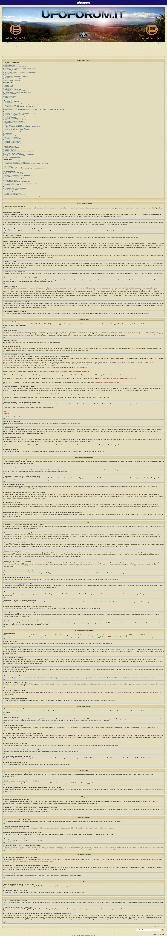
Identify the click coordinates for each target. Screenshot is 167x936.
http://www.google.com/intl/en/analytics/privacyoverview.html (117, 378)
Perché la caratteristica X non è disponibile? (14, 194)
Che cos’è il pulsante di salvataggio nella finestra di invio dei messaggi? (22, 126)
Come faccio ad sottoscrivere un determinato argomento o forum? (20, 183)
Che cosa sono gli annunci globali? (12, 138)
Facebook (6, 413)
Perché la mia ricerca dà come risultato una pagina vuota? (18, 175)
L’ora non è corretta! (8, 102)
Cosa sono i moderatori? (9, 149)
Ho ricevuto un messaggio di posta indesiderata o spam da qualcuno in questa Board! (25, 163)
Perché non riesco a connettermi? (12, 64)
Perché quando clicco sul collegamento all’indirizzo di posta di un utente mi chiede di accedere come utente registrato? (34, 109)
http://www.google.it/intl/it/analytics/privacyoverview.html (73, 371)
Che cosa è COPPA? (8, 73)
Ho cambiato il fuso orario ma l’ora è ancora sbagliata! (17, 104)
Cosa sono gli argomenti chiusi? (11, 142)
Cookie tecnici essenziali (9, 88)
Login (5, 43)
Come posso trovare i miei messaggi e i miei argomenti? (17, 178)
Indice (4, 56)
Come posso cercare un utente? (11, 176)
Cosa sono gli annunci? (9, 140)
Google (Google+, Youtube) (11, 417)
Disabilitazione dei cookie (10, 96)
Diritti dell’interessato (8, 97)
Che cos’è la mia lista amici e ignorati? (13, 167)
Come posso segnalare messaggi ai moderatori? (16, 125)
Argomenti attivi (18, 46)
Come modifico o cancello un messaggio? (14, 114)
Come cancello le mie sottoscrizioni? (12, 184)
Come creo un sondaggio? (10, 117)
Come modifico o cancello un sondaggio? (14, 118)
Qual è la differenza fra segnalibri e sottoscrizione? (16, 181)
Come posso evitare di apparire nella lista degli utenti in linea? (19, 68)
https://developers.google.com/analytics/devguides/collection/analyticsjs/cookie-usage (100, 375)
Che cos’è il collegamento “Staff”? (12, 157)
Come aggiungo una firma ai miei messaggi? (15, 116)
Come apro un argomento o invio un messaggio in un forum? (19, 113)
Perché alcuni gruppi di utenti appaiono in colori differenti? (18, 154)
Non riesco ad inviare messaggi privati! (13, 161)
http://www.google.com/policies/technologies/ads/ (79, 394)
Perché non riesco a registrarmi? (11, 75)
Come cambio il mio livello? (10, 108)
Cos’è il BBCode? (7, 133)
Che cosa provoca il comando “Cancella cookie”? (16, 76)
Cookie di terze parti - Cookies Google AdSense (15, 90)
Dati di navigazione (8, 77)
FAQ (157, 43)
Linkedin (5, 415)
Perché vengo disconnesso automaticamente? (15, 66)
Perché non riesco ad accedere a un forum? (14, 120)
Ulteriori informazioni (112, 1)
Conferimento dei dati (8, 95)
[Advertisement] (83, 51)
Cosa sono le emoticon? (9, 136)
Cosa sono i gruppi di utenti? (10, 150)
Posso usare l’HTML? (8, 134)
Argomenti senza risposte (8, 46)
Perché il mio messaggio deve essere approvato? (16, 128)
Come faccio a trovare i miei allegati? (12, 189)
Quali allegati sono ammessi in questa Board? (15, 188)
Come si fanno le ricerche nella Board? (13, 172)
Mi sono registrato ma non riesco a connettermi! (15, 71)
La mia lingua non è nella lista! (11, 105)
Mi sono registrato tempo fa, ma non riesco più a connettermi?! (19, 72)
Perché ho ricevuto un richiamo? (11, 124)
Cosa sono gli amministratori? (11, 147)
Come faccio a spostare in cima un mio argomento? (16, 129)
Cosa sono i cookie (8, 85)
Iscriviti (10, 43)
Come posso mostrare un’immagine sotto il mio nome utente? (19, 106)
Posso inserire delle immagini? (11, 137)
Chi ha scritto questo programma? (12, 193)
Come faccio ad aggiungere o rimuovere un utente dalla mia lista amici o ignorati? (24, 168)
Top (4, 209)
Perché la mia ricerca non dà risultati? (13, 174)
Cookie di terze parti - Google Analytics (13, 89)
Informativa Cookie (8, 84)
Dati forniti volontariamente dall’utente (13, 79)
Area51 (84, 909)
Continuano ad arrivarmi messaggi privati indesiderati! (17, 162)
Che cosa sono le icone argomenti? (12, 144)
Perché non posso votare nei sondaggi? (13, 121)
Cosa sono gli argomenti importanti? (12, 141)
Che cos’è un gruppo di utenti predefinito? (14, 156)
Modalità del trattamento (9, 93)
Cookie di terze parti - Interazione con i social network (17, 92)
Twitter (5, 411)
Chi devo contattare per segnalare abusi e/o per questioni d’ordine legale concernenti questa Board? (29, 196)
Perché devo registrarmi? (9, 65)
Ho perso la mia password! (10, 69)
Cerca (162, 43)
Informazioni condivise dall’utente (12, 80)
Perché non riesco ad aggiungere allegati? (14, 122)
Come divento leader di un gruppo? (12, 153)
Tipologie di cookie (8, 86)
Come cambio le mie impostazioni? (12, 101)
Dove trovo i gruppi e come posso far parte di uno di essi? (18, 151)
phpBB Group (51, 902)
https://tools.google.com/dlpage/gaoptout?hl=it (105, 382)
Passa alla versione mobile (83, 931)
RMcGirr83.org (91, 935)
